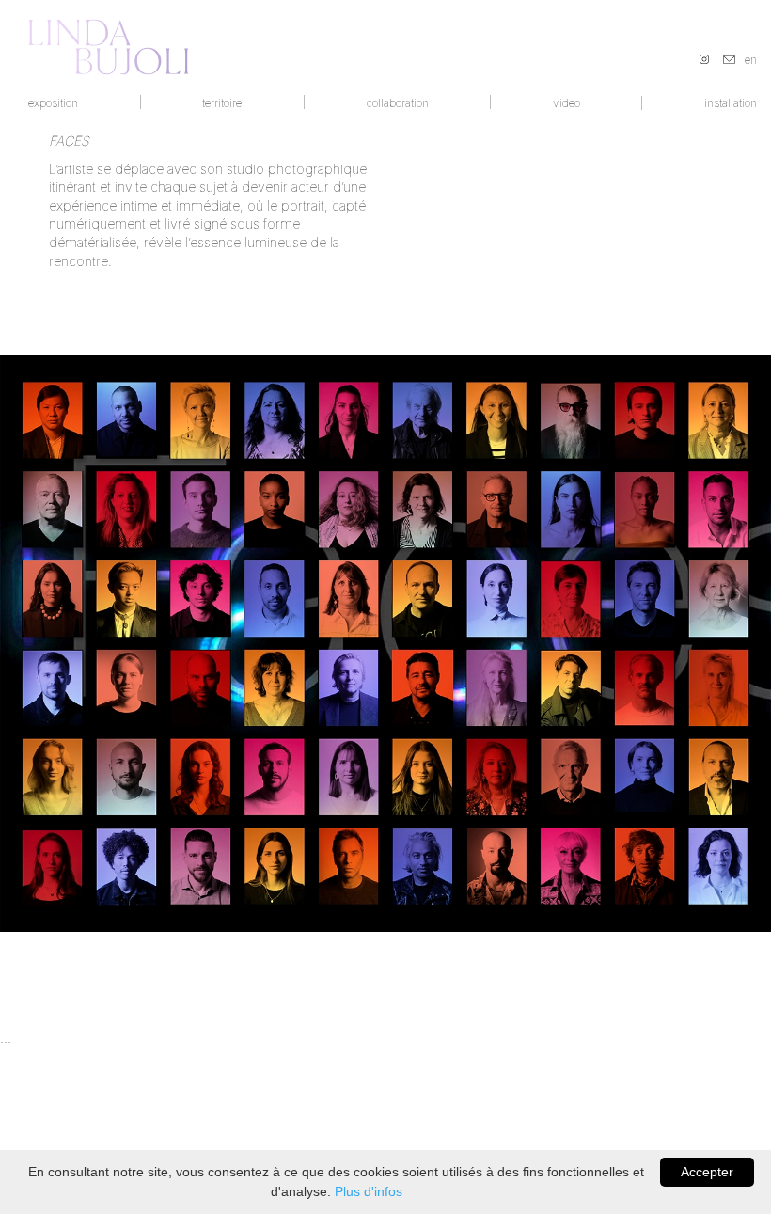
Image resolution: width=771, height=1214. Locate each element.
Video (566, 103)
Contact (729, 59)
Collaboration (398, 103)
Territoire (222, 103)
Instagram (704, 59)
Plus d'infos (368, 1191)
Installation (730, 103)
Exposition (53, 103)
